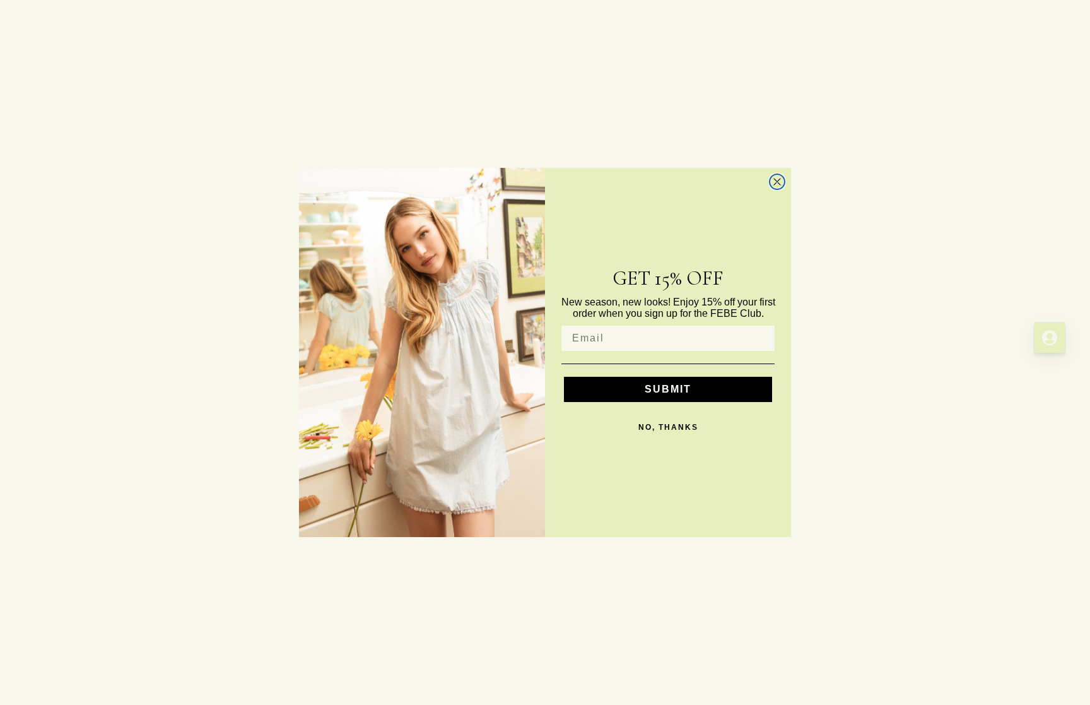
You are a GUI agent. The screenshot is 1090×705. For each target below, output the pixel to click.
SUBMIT (668, 389)
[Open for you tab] (1049, 338)
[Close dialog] (777, 181)
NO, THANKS (668, 427)
